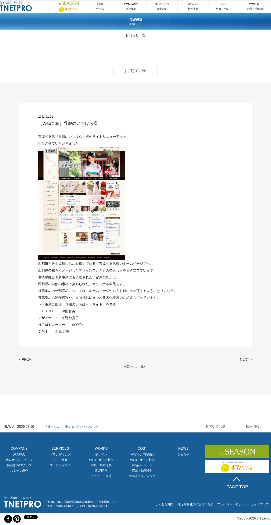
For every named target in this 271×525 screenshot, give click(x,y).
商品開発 (101, 470)
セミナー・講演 (101, 476)
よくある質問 (164, 504)
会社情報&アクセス (19, 465)
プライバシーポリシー (232, 504)
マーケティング (60, 465)
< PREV (25, 359)
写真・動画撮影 (101, 465)
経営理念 (19, 454)
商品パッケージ (142, 465)
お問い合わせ (215, 426)
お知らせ (183, 454)
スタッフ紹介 (19, 470)
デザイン (101, 454)
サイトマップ (260, 504)
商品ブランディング (142, 476)
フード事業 (60, 460)
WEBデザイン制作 (101, 460)
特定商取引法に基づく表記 (195, 504)
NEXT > (246, 359)
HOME (100, 6)
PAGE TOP (237, 486)
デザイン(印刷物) (142, 454)
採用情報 (252, 426)
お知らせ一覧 (135, 35)
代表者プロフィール (19, 460)
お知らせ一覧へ (135, 366)
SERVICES (162, 6)
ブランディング (60, 454)
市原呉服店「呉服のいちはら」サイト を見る (80, 304)
